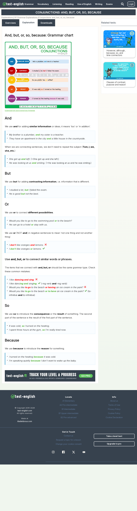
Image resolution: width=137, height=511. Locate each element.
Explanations (7, 17)
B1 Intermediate (68, 409)
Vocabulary (43, 4)
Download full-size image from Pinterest (20, 110)
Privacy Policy (114, 409)
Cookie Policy (114, 413)
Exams (109, 4)
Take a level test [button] (114, 436)
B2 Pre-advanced (68, 417)
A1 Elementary (68, 401)
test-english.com (25, 410)
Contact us (68, 436)
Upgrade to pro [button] (114, 444)
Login (131, 4)
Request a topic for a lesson (68, 440)
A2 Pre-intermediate (68, 405)
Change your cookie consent (68, 444)
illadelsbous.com (24, 421)
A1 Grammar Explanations (26, 17)
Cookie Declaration (114, 417)
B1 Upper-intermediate (68, 413)
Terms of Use (114, 405)
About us (114, 401)
